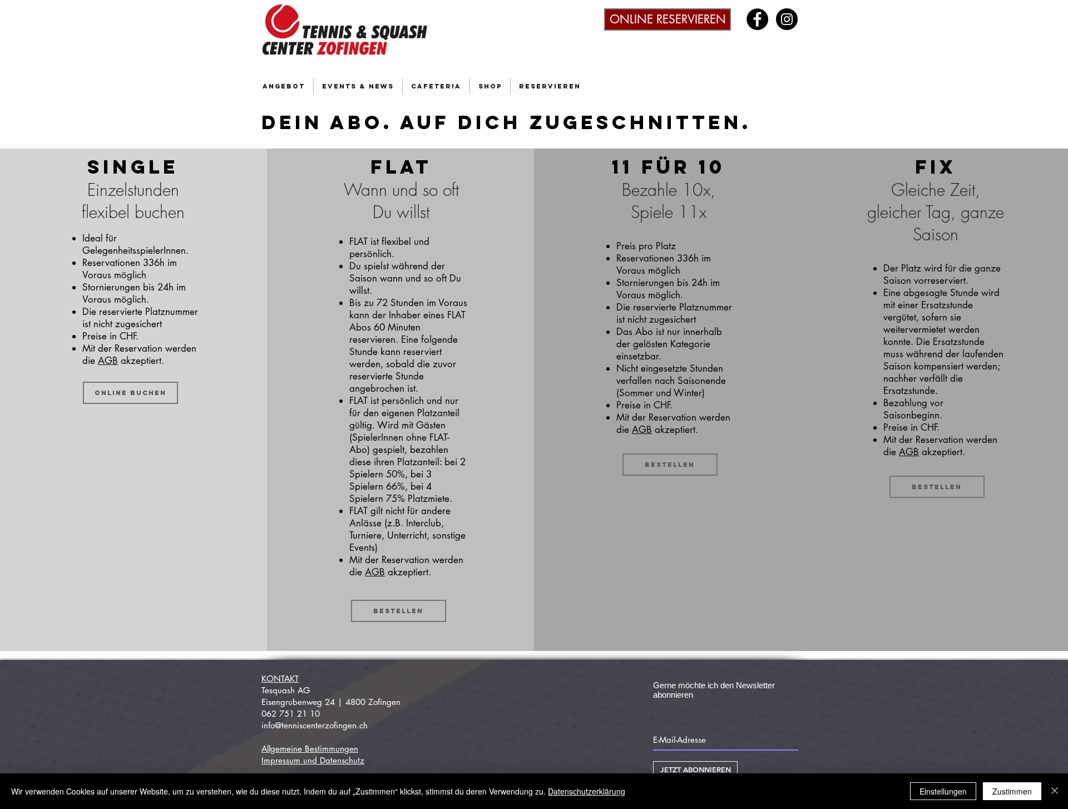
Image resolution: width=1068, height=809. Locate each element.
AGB (108, 360)
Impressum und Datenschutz (312, 760)
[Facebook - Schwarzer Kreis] (757, 19)
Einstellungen (943, 791)
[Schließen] (1054, 791)
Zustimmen (1012, 791)
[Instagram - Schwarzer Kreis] (787, 19)
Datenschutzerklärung (586, 791)
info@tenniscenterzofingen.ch (314, 725)
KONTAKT (280, 678)
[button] (283, 86)
